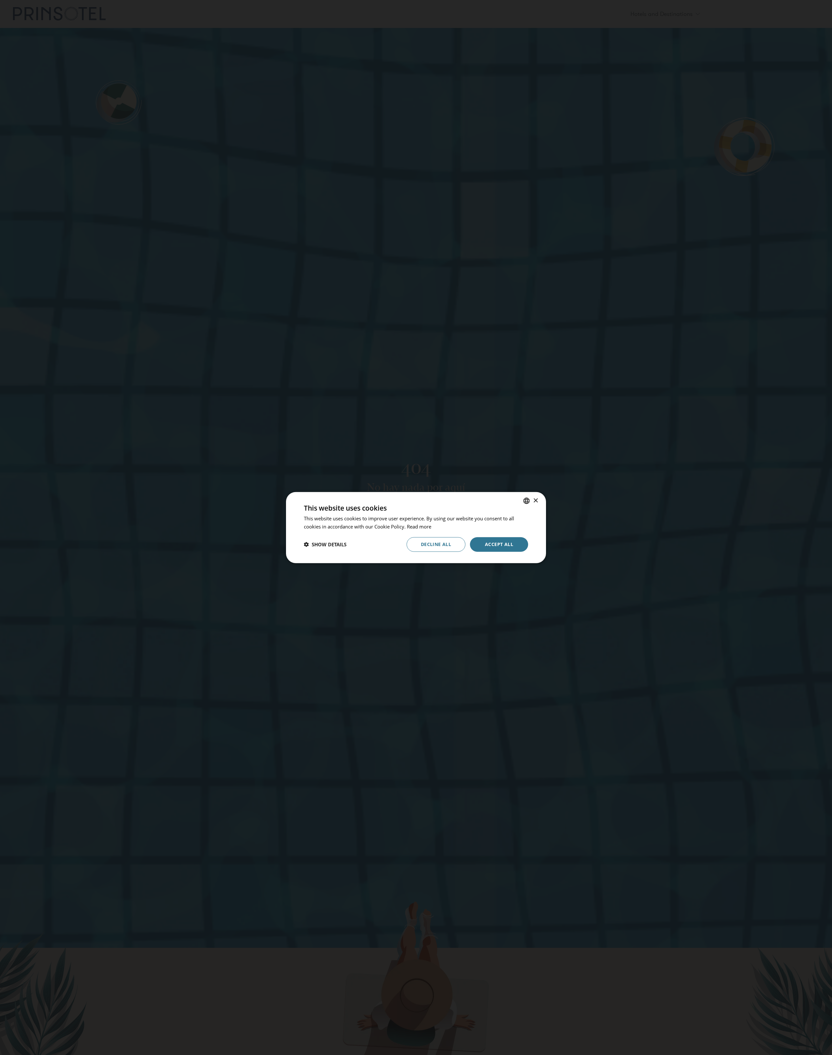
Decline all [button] (436, 544)
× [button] (535, 500)
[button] (325, 544)
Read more (419, 526)
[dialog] (416, 527)
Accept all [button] (499, 544)
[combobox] (526, 501)
